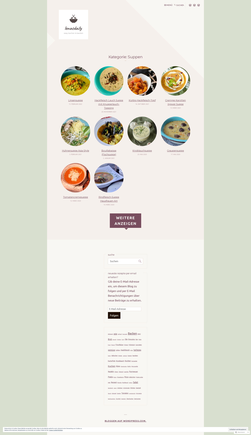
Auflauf (120, 334)
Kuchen (111, 366)
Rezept (114, 382)
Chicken (119, 339)
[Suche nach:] (180, 5)
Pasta (110, 377)
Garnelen (139, 345)
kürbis (129, 366)
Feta (140, 339)
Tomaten (124, 393)
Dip (126, 339)
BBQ (139, 334)
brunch (114, 339)
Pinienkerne (120, 377)
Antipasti (110, 334)
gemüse (111, 350)
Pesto (114, 377)
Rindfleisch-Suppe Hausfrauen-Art (109, 199)
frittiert (126, 345)
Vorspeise (139, 393)
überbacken (137, 398)
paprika (126, 371)
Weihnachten (111, 398)
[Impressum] (190, 4)
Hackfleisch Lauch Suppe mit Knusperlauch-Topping (109, 104)
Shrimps (132, 388)
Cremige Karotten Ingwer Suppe (175, 102)
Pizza (126, 377)
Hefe (131, 350)
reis (109, 382)
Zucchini (118, 398)
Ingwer (120, 355)
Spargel (138, 388)
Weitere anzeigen (126, 221)
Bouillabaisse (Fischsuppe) (108, 152)
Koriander (134, 361)
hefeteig (137, 350)
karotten (135, 355)
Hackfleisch (125, 350)
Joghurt (125, 355)
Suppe (119, 393)
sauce (115, 388)
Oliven (116, 371)
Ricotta (119, 382)
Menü (169, 5)
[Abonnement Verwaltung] (198, 4)
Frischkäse (119, 345)
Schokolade (126, 388)
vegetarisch (132, 393)
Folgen (114, 315)
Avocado (124, 334)
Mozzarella (134, 366)
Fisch (109, 345)
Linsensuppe (75, 100)
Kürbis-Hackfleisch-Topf (142, 100)
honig (109, 355)
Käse (118, 366)
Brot (110, 339)
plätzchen (132, 377)
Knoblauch (120, 361)
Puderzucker (139, 377)
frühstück (132, 345)
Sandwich (110, 388)
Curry (123, 339)
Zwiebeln (123, 398)
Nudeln (111, 372)
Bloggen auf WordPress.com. (125, 421)
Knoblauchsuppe (142, 150)
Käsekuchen (124, 366)
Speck (109, 393)
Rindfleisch (125, 382)
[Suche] (175, 5)
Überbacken (129, 398)
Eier (137, 339)
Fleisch (113, 345)
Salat (135, 382)
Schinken (119, 388)
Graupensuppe (175, 150)
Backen (132, 333)
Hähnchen (114, 355)
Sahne (130, 382)
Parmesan (133, 371)
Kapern (130, 355)
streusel (114, 393)
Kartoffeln (111, 361)
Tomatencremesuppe (75, 197)
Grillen (118, 350)
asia (115, 334)
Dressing (131, 339)
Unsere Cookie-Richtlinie (56, 430)
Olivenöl (121, 371)
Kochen (128, 361)
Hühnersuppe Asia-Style (75, 150)
